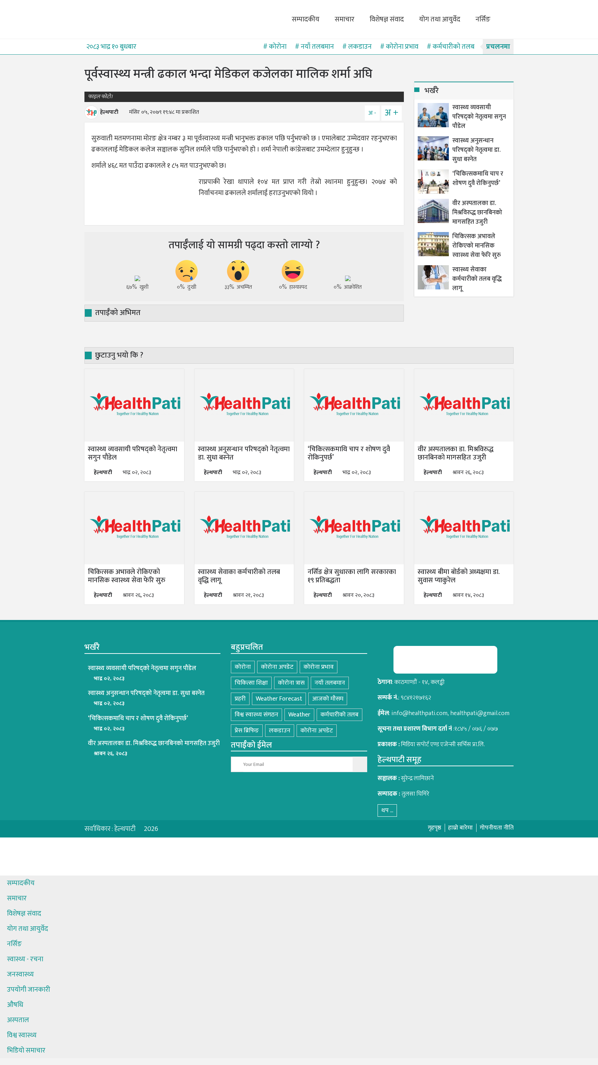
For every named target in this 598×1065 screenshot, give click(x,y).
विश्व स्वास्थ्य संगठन (256, 715)
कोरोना (243, 667)
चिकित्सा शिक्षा (251, 683)
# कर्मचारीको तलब (450, 47)
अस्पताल (18, 1020)
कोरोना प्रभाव (318, 667)
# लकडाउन (357, 47)
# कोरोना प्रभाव (399, 47)
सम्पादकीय (305, 19)
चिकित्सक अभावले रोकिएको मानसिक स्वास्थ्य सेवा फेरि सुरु (476, 246)
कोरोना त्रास (291, 683)
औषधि (15, 1005)
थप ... (387, 810)
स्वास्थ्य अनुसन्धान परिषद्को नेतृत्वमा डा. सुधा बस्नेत (476, 150)
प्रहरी (240, 699)
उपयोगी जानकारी (28, 989)
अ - (372, 113)
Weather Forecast (279, 699)
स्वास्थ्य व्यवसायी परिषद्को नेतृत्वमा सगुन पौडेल (479, 117)
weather (299, 715)
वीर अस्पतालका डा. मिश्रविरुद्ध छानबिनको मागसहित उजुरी (477, 213)
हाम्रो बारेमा (460, 828)
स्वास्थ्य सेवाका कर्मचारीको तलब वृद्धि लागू (477, 279)
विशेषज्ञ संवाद (387, 19)
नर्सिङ (482, 19)
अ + (391, 112)
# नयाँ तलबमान (314, 47)
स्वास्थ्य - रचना (25, 959)
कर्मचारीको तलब (339, 715)
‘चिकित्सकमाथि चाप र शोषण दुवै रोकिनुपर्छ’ (477, 178)
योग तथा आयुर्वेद (439, 19)
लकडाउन (279, 730)
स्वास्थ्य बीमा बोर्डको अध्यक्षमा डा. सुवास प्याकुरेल (459, 576)
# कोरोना (275, 47)
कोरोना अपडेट (277, 667)
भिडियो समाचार (26, 1050)
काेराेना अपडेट (316, 730)
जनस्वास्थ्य (20, 974)
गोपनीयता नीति (497, 828)
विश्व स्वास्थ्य (22, 1035)
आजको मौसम (327, 699)
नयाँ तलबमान (330, 683)
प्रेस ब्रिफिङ (247, 730)
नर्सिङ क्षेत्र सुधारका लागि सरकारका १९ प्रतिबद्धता (352, 576)
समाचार (344, 19)
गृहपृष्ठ (434, 828)
